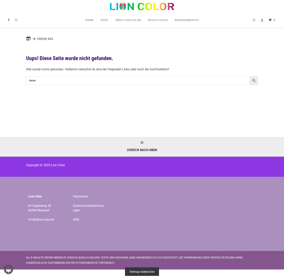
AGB (76, 219)
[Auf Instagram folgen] (16, 20)
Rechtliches (158, 20)
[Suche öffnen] (254, 20)
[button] (8, 269)
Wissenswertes (187, 20)
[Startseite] (142, 6)
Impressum (80, 196)
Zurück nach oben (142, 150)
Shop (104, 20)
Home (89, 20)
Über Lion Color (128, 20)
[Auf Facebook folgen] (8, 20)
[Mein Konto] (262, 20)
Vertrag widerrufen (142, 272)
